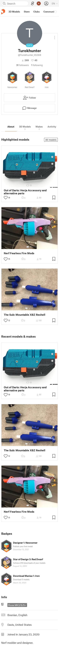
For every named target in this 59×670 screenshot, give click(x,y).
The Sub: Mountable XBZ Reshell (24, 314)
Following (37, 65)
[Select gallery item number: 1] (27, 185)
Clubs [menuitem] (36, 11)
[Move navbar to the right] (56, 11)
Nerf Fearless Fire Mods (19, 253)
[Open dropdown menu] (54, 36)
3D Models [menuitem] (14, 11)
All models (50, 139)
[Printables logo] (3, 11)
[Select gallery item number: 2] (30, 185)
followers (22, 65)
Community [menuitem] (49, 11)
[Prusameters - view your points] (39, 3)
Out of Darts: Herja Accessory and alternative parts (25, 192)
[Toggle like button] (6, 197)
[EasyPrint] (32, 3)
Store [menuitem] (27, 11)
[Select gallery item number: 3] (32, 308)
